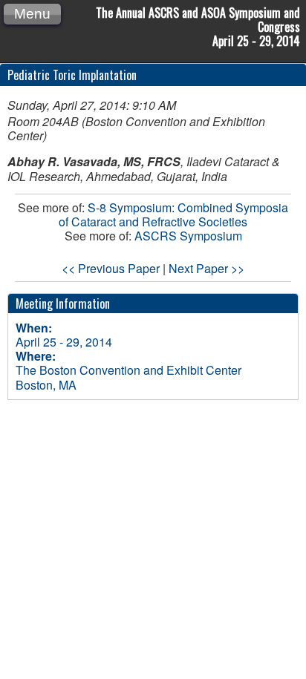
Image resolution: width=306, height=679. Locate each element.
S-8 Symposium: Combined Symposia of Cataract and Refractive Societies (173, 214)
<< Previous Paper (111, 268)
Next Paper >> (206, 268)
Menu (32, 14)
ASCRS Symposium (188, 235)
